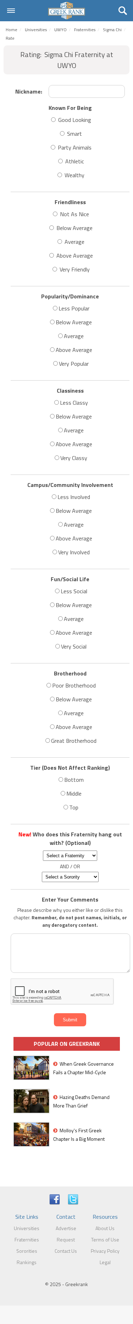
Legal (105, 1262)
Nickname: (28, 91)
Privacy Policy (105, 1251)
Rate (10, 38)
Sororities (26, 1251)
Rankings (27, 1262)
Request (66, 1239)
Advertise (66, 1228)
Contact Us (66, 1251)
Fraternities (27, 1239)
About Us (105, 1228)
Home (11, 29)
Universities (36, 29)
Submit (70, 1019)
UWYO (60, 29)
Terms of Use (105, 1239)
